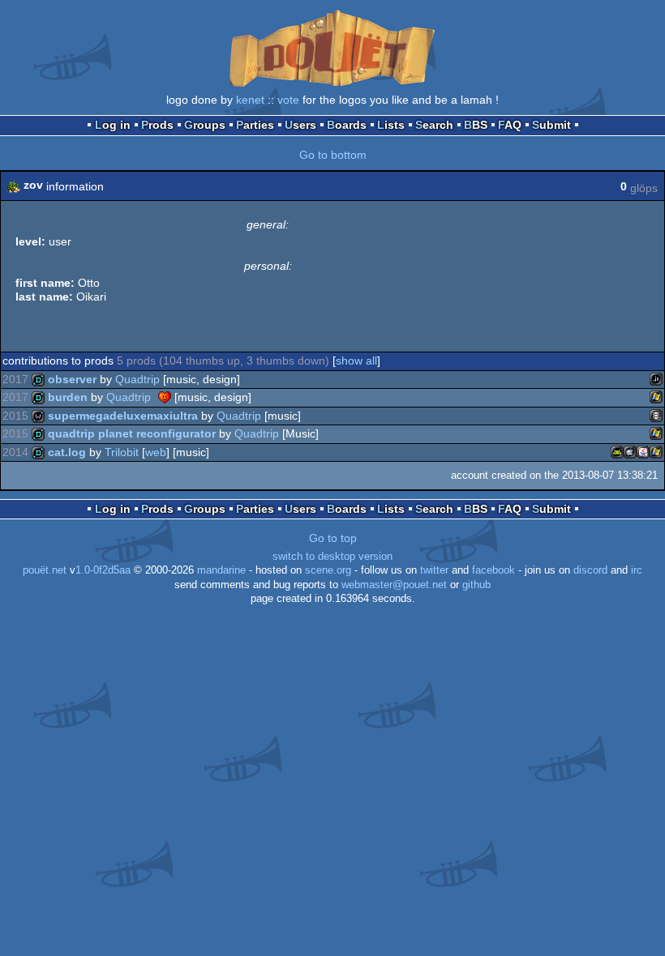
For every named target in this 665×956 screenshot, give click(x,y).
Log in (113, 124)
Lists (391, 124)
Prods (157, 124)
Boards (347, 124)
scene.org (328, 570)
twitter (434, 570)
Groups (204, 124)
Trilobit (122, 452)
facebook (493, 570)
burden (68, 397)
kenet (250, 99)
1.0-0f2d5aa (103, 570)
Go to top (333, 537)
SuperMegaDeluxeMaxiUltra (123, 415)
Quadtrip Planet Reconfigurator (132, 433)
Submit (551, 124)
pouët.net (44, 570)
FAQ (509, 124)
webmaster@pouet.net (394, 585)
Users (300, 124)
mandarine (221, 570)
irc (636, 570)
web (155, 452)
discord (590, 570)
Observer (72, 379)
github (476, 585)
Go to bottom (333, 154)
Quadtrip (137, 379)
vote (288, 99)
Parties (255, 124)
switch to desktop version (332, 556)
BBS (475, 124)
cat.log (67, 452)
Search (434, 124)
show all (356, 360)
